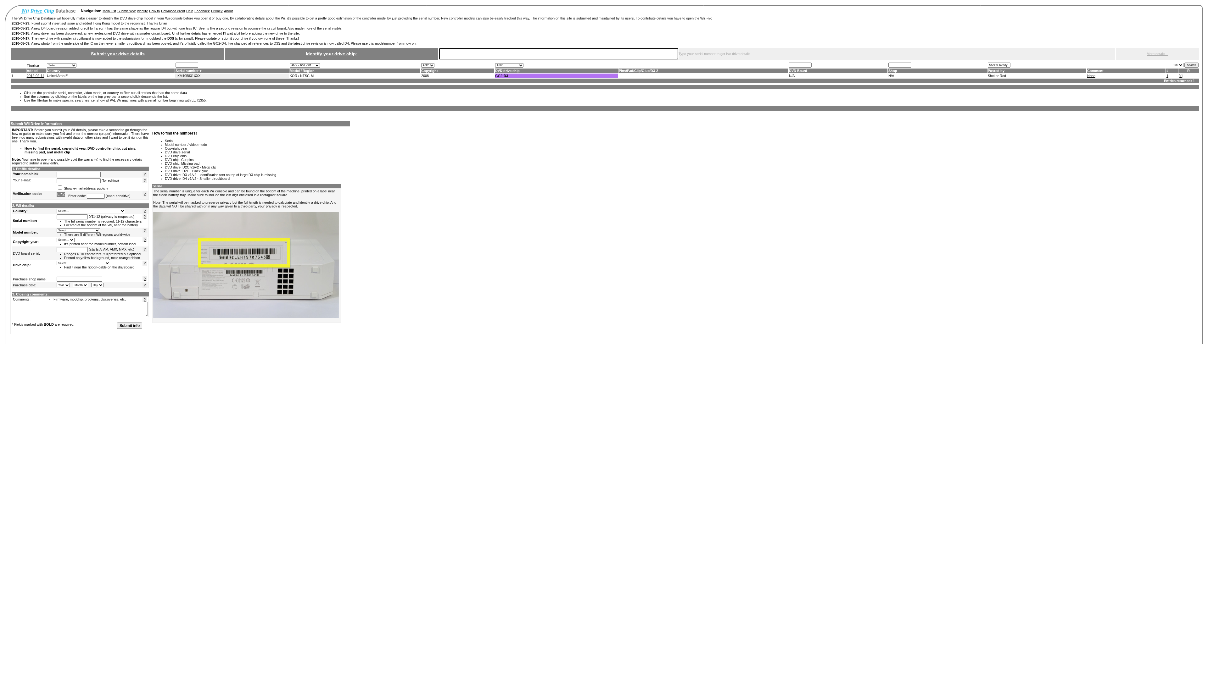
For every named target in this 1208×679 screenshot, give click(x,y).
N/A (792, 76)
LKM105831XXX (188, 76)
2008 (425, 76)
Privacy (217, 11)
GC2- (501, 76)
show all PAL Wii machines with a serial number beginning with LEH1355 (151, 100)
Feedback (202, 11)
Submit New (126, 11)
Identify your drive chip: (331, 53)
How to (154, 11)
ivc (710, 18)
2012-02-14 (35, 76)
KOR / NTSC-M (302, 76)
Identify (142, 11)
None (1091, 76)
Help (189, 11)
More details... (1157, 54)
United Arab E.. (58, 76)
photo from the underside (60, 43)
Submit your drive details (118, 53)
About (228, 11)
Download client (173, 11)
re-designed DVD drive (111, 33)
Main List (109, 11)
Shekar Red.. (998, 76)
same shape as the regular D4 (143, 28)
